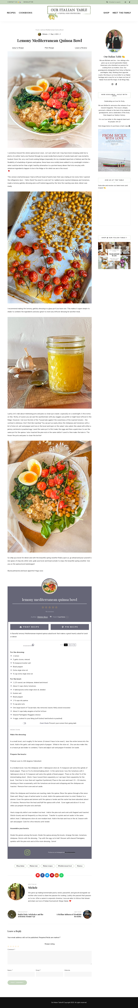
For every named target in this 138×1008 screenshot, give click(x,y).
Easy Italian (20, 866)
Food (37, 30)
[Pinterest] (52, 875)
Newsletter (28, 2)
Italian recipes (48, 866)
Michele (45, 34)
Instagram (125, 2)
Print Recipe (49, 48)
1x (66, 645)
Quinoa (80, 866)
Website (67, 970)
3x (74, 645)
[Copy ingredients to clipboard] (33, 645)
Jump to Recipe (18, 48)
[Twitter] (47, 875)
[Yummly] (57, 875)
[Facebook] (42, 875)
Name (10, 970)
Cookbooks (25, 13)
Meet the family (122, 13)
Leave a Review (81, 48)
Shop (106, 13)
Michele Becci (42, 617)
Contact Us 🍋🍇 (14, 2)
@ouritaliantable (70, 852)
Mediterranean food (65, 866)
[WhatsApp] (61, 875)
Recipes (11, 13)
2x (70, 645)
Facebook (129, 2)
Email (38, 970)
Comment (11, 949)
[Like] (38, 875)
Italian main (34, 866)
